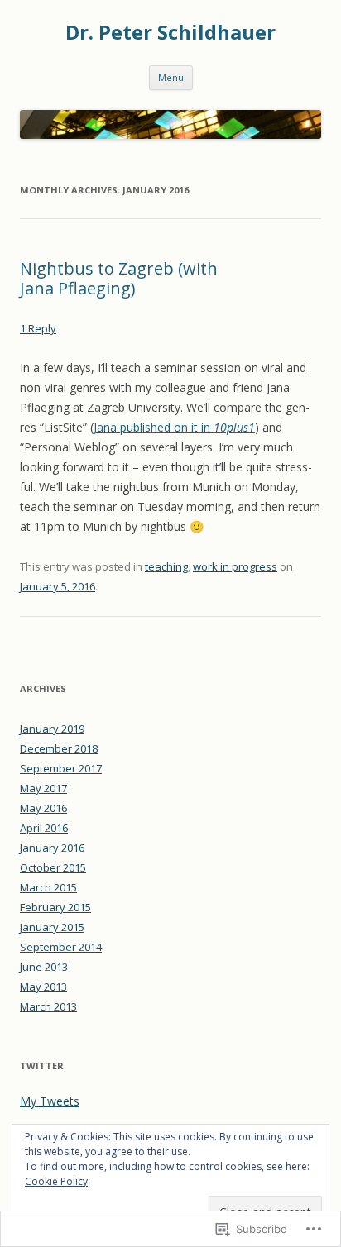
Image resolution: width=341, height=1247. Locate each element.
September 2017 (61, 768)
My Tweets (49, 1101)
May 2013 (43, 986)
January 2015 (52, 927)
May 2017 (43, 788)
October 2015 (53, 867)
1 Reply (38, 328)
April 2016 (44, 827)
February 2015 (55, 907)
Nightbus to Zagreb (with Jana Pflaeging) (119, 278)
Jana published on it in (174, 427)
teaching (166, 566)
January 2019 (52, 728)
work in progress (235, 566)
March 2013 (48, 1006)
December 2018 (59, 748)
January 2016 (52, 847)
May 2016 (43, 807)
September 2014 (61, 946)
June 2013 (44, 966)
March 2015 (48, 887)
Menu (171, 77)
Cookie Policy (56, 1181)
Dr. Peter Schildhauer (170, 32)
